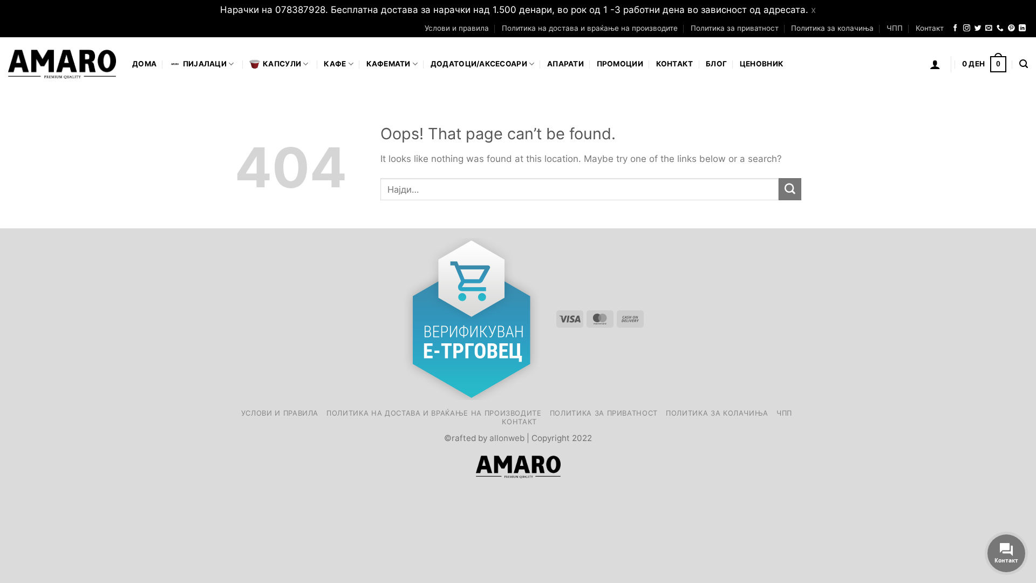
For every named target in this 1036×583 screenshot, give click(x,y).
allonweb (506, 438)
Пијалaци (205, 63)
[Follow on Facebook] (955, 28)
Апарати (565, 63)
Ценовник (761, 63)
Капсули (282, 63)
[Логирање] (935, 64)
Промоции (620, 63)
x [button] (813, 9)
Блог (716, 63)
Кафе (335, 63)
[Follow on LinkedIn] (1022, 28)
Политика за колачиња (832, 28)
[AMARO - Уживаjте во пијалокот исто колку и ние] (62, 64)
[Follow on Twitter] (978, 28)
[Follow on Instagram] (966, 28)
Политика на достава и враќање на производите (590, 28)
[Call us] (1000, 28)
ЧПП (895, 28)
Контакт (930, 28)
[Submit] (790, 189)
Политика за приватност (735, 28)
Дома (144, 63)
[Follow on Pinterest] (1011, 28)
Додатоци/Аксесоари (479, 63)
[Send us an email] (988, 28)
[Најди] (1023, 64)
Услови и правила (457, 28)
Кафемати (388, 63)
